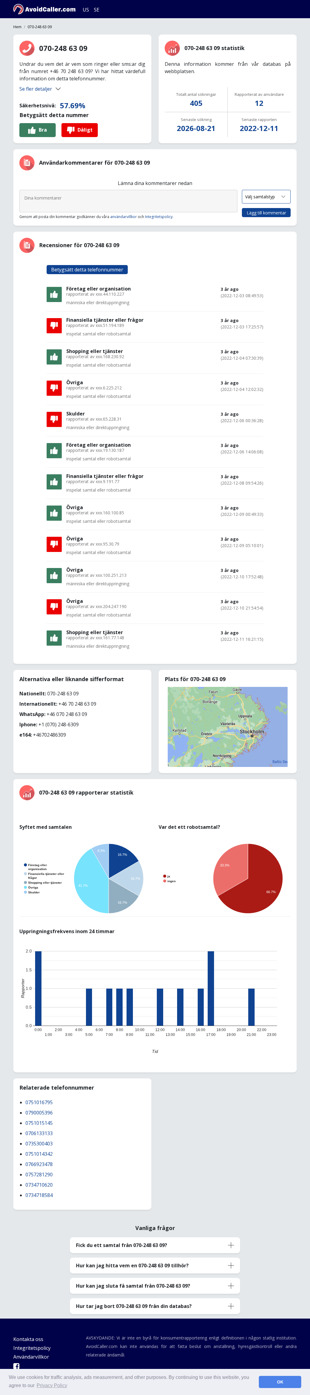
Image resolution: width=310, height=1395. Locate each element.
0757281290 (39, 1174)
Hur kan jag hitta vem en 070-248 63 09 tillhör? (132, 1265)
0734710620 (39, 1185)
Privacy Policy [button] (52, 1385)
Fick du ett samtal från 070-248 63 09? (121, 1245)
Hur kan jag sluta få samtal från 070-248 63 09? (133, 1285)
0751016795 (39, 1102)
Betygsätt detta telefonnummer (87, 269)
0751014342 (39, 1154)
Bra (43, 129)
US (86, 9)
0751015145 (39, 1123)
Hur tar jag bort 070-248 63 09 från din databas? (134, 1306)
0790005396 (39, 1112)
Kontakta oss (28, 1339)
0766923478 (39, 1164)
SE (96, 9)
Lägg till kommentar (266, 213)
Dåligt (85, 129)
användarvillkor (123, 216)
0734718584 (39, 1195)
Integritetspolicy (159, 216)
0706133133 (39, 1133)
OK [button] (280, 1382)
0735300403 (39, 1143)
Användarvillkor (31, 1356)
